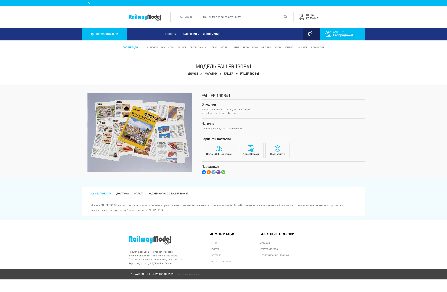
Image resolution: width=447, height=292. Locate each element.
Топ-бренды (130, 47)
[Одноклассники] (209, 172)
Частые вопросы (220, 261)
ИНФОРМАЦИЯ (212, 34)
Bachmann (168, 47)
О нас (213, 243)
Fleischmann (198, 47)
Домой (193, 73)
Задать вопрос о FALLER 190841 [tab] (168, 193)
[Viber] (218, 172)
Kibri (224, 47)
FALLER (228, 73)
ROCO (277, 47)
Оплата (214, 249)
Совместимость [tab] (100, 193)
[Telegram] (213, 172)
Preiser (266, 47)
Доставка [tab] (122, 193)
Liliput (234, 47)
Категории (190, 34)
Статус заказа (268, 249)
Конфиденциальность (188, 274)
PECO (246, 47)
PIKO (255, 47)
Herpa (213, 47)
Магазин (211, 73)
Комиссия (317, 47)
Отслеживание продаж (274, 255)
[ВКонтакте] (204, 172)
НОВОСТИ (171, 34)
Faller (182, 47)
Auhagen (152, 47)
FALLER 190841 (249, 73)
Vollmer (302, 47)
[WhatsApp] (223, 172)
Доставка (215, 255)
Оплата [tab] (138, 193)
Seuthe (288, 47)
